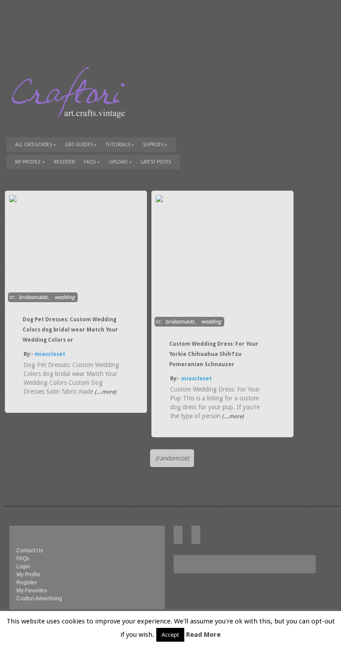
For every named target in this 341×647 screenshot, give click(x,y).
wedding (65, 297)
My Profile (30, 162)
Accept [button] (170, 634)
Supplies (155, 145)
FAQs (92, 162)
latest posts (156, 162)
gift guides (81, 145)
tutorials (120, 145)
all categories (35, 145)
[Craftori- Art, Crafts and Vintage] (71, 126)
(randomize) (172, 458)
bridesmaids (33, 297)
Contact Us (29, 550)
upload (120, 162)
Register (26, 582)
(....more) (104, 392)
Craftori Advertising (39, 598)
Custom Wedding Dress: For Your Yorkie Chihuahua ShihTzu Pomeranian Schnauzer (213, 354)
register (64, 162)
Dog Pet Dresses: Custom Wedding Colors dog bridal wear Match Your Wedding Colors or (70, 329)
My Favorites (31, 590)
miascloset (50, 354)
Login (23, 566)
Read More (203, 635)
